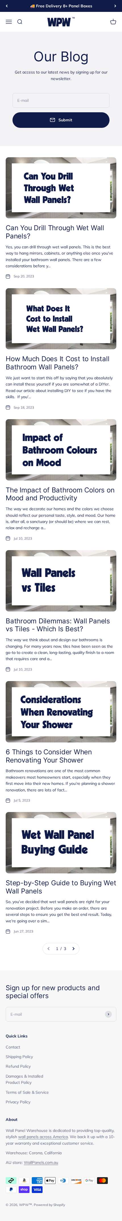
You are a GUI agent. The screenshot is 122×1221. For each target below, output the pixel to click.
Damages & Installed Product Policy (24, 1079)
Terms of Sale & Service (27, 1092)
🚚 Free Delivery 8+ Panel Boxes (61, 5)
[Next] (115, 6)
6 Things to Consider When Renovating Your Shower (49, 756)
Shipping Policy (19, 1056)
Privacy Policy (18, 1101)
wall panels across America (43, 1136)
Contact (13, 1047)
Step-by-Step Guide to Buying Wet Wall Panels (61, 887)
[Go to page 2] (73, 948)
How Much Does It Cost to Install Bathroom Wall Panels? (57, 363)
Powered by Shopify (49, 1205)
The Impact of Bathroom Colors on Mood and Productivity (60, 494)
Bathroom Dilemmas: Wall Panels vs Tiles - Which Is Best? (58, 625)
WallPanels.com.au (41, 1162)
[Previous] (7, 6)
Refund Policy (18, 1066)
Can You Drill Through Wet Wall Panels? (55, 232)
